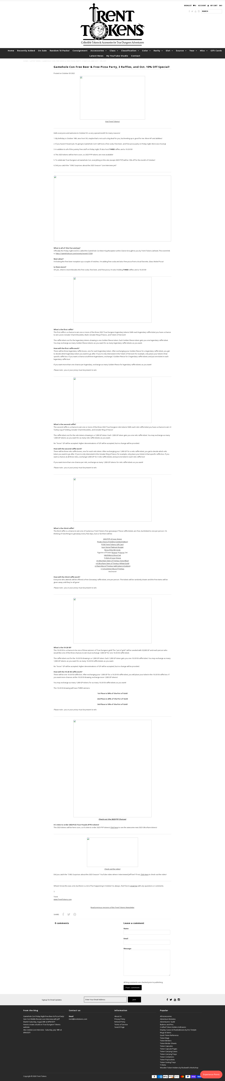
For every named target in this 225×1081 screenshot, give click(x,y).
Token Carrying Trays (168, 1054)
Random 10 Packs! (60, 50)
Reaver (114, 552)
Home (11, 50)
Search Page (119, 1027)
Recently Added (26, 50)
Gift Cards (216, 50)
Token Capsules (166, 1046)
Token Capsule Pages (168, 1049)
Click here (114, 827)
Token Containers (167, 1057)
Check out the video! (112, 869)
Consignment (80, 50)
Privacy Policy (119, 1019)
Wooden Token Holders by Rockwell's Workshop (179, 1067)
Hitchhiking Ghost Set (112, 555)
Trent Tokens (41, 1076)
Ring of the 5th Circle (112, 550)
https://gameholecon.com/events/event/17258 (74, 253)
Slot (168, 50)
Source (180, 50)
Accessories (97, 50)
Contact (135, 56)
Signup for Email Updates (52, 1000)
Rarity (157, 50)
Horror (121, 552)
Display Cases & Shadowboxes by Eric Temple (178, 1030)
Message (127, 948)
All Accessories (166, 1016)
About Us (118, 1016)
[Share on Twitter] (68, 914)
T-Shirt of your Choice (112, 558)
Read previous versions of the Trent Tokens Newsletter (112, 907)
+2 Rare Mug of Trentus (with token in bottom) (112, 566)
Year (191, 50)
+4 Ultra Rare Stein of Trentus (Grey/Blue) (112, 561)
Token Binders (165, 1040)
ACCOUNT (202, 5)
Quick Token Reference (169, 1035)
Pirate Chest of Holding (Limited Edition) (112, 542)
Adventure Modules (168, 1019)
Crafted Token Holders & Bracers (173, 1027)
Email (126, 938)
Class (112, 50)
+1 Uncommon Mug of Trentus (112, 569)
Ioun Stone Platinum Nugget (112, 547)
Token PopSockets (167, 1059)
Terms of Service (121, 1024)
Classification (128, 50)
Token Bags (164, 1038)
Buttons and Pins (166, 1024)
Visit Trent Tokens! (112, 121)
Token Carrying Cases (168, 1051)
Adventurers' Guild (167, 1022)
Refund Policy (119, 1022)
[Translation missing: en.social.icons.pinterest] (74, 914)
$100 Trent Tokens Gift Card (112, 544)
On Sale (42, 50)
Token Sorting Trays (168, 1062)
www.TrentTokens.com (63, 899)
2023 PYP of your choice (112, 539)
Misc (202, 50)
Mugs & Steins (165, 1032)
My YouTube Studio (117, 56)
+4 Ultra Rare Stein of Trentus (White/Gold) (112, 563)
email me (133, 886)
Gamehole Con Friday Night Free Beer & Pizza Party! (43, 1016)
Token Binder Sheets (168, 1043)
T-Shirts (163, 1065)
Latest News (96, 56)
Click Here (144, 874)
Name (126, 928)
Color (145, 50)
